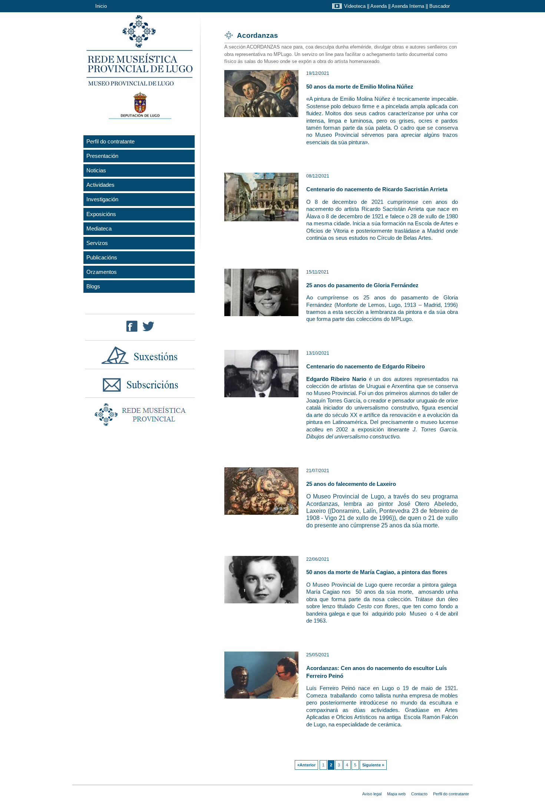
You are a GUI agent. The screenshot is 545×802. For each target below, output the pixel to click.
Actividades (100, 185)
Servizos (97, 243)
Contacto (419, 794)
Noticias (96, 170)
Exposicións (101, 214)
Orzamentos (101, 272)
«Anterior (306, 765)
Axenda (378, 6)
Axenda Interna (408, 6)
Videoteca (355, 6)
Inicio (101, 6)
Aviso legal (372, 794)
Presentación (102, 156)
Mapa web (396, 794)
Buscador (439, 6)
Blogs (93, 286)
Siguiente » (373, 765)
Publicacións (101, 257)
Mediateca (99, 228)
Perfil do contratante (110, 141)
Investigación (102, 199)
